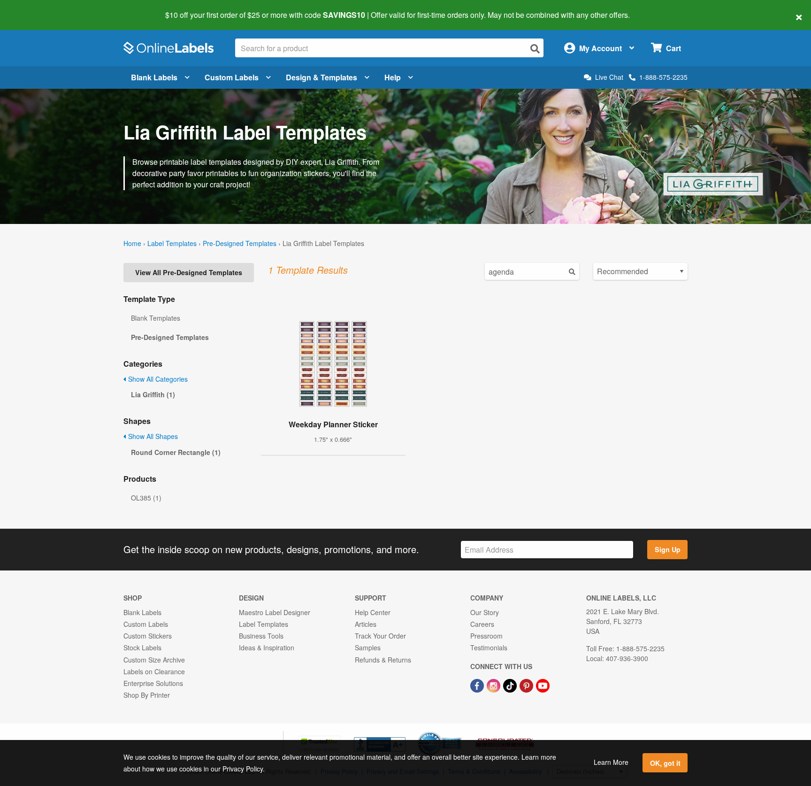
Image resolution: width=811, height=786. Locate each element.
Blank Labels (154, 77)
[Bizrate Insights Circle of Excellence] (458, 732)
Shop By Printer (146, 695)
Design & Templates (321, 77)
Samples (368, 647)
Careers (482, 624)
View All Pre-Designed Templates (188, 272)
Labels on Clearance (154, 671)
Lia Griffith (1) (153, 394)
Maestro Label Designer (274, 612)
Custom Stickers (147, 635)
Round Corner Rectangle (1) (176, 452)
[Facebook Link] (478, 684)
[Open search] (535, 48)
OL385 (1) (146, 497)
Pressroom (486, 635)
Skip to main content (34, 8)
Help (392, 77)
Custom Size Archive (154, 659)
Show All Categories (157, 379)
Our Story (484, 612)
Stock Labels (142, 647)
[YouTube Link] (543, 684)
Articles (365, 624)
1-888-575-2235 (663, 77)
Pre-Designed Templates (239, 243)
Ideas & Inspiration (266, 647)
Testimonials (488, 647)
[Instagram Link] (494, 684)
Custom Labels (232, 77)
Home (132, 243)
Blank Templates (155, 318)
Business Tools (261, 635)
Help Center (372, 612)
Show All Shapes (152, 436)
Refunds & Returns (383, 659)
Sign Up (668, 549)
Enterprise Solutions (153, 683)
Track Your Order (380, 635)
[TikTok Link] (511, 684)
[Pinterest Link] (527, 684)
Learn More (611, 762)
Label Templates (172, 243)
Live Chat (609, 77)
